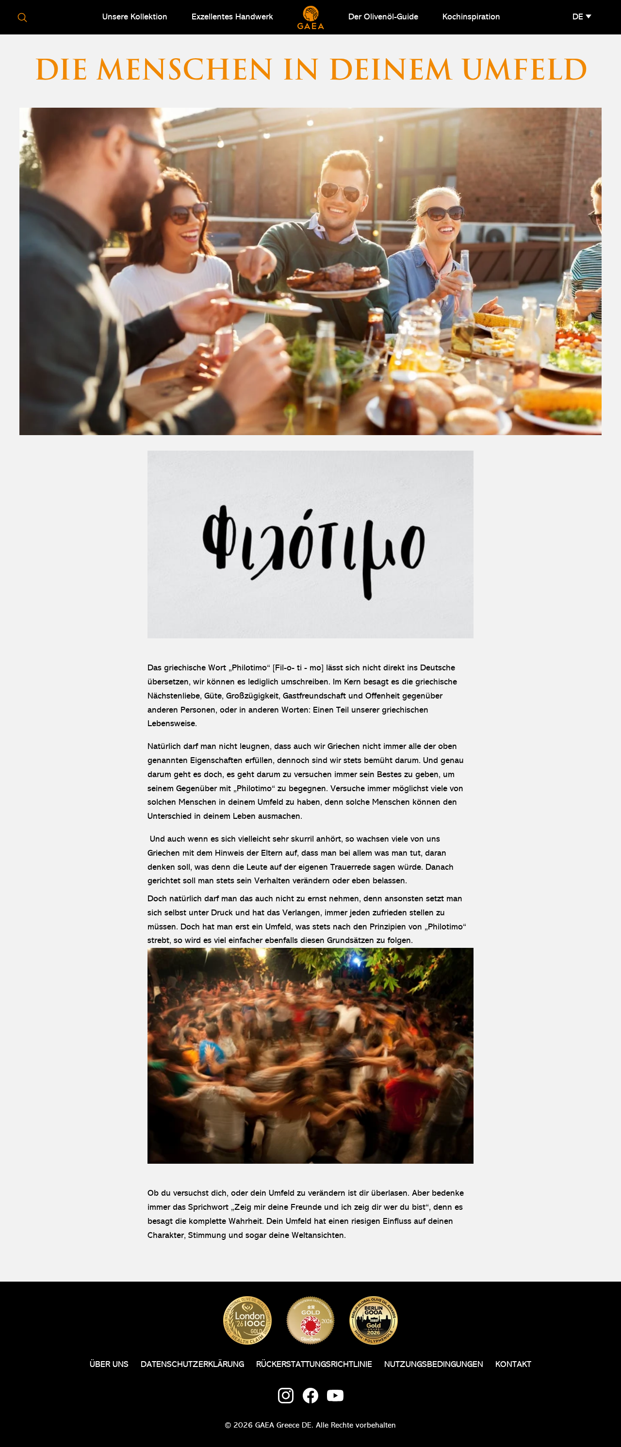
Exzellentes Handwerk (232, 17)
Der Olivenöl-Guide (383, 17)
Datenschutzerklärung (192, 1364)
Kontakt (513, 1364)
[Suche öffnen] (22, 17)
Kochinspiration (471, 17)
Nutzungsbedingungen (433, 1364)
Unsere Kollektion (134, 17)
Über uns (109, 1364)
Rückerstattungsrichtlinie (314, 1364)
